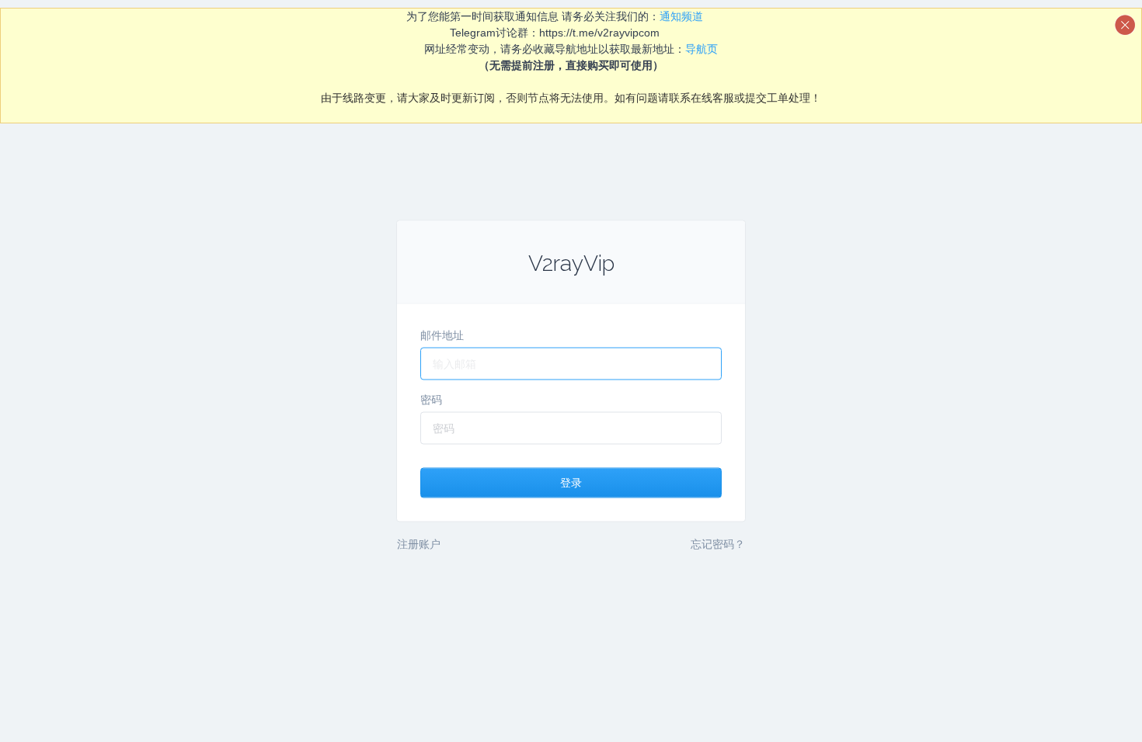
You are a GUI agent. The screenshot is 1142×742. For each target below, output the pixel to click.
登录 (571, 483)
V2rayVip (571, 263)
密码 (431, 400)
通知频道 (681, 16)
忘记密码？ (718, 544)
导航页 (701, 49)
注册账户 (418, 544)
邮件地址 (442, 335)
